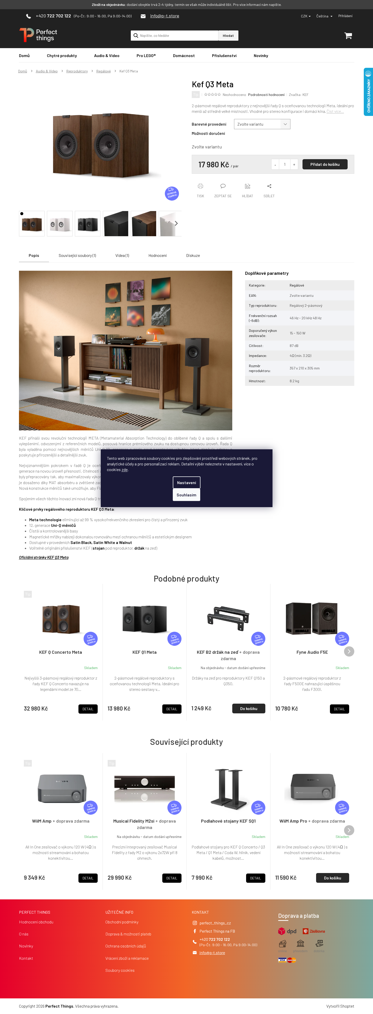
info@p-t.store (212, 952)
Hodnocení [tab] (157, 255)
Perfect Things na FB (217, 931)
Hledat (228, 35)
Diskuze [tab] (193, 255)
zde (125, 469)
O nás (23, 933)
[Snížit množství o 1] (275, 164)
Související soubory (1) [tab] (77, 255)
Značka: (299, 94)
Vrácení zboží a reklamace (127, 958)
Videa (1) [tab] (122, 255)
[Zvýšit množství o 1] (294, 164)
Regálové (297, 285)
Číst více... (335, 111)
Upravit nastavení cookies (141, 1006)
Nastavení (186, 482)
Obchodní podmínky (121, 921)
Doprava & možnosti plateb (128, 933)
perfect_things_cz (215, 922)
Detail (88, 878)
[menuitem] (24, 55)
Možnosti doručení (208, 133)
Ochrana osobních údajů (125, 945)
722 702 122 (219, 939)
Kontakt (26, 958)
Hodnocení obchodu (36, 921)
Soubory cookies (120, 970)
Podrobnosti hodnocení (266, 94)
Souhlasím (186, 494)
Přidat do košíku (325, 164)
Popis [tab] (34, 255)
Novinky (26, 945)
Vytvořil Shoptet (340, 1006)
